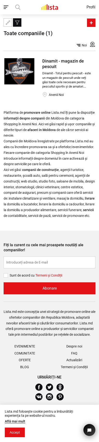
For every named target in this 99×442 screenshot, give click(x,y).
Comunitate (24, 353)
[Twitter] (51, 387)
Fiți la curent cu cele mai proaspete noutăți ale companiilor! (43, 247)
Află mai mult (15, 421)
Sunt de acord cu (22, 275)
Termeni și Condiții (74, 367)
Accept (15, 432)
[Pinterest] (61, 396)
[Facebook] (40, 387)
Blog (24, 367)
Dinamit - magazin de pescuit (63, 63)
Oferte (25, 360)
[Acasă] (49, 7)
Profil (91, 7)
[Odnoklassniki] (61, 387)
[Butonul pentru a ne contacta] (89, 430)
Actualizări (74, 360)
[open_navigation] (6, 7)
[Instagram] (51, 396)
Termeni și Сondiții (48, 275)
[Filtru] (17, 22)
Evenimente (24, 346)
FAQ (74, 353)
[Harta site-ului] (8, 22)
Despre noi (74, 346)
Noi (84, 45)
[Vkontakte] (40, 396)
